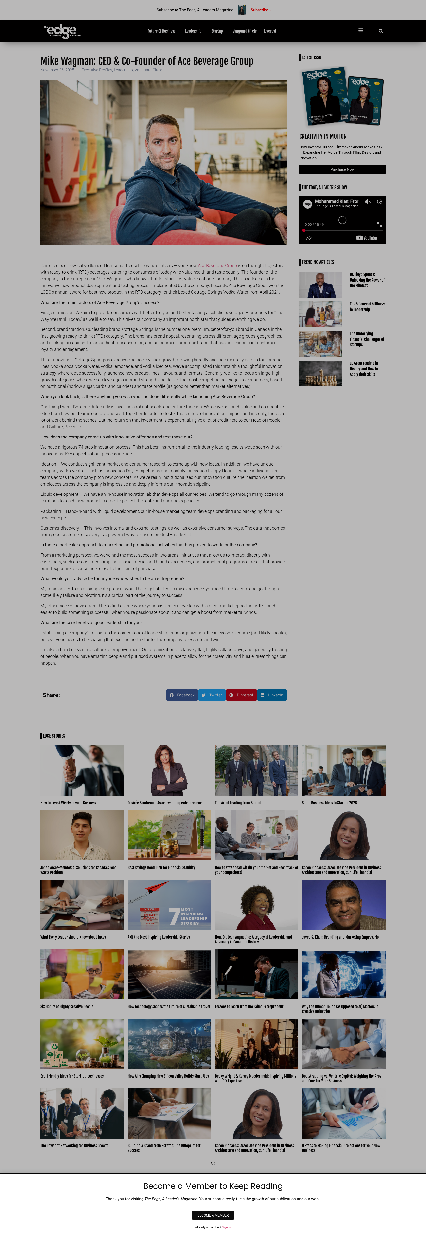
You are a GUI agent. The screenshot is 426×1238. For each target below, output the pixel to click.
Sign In (226, 1227)
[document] (213, 619)
